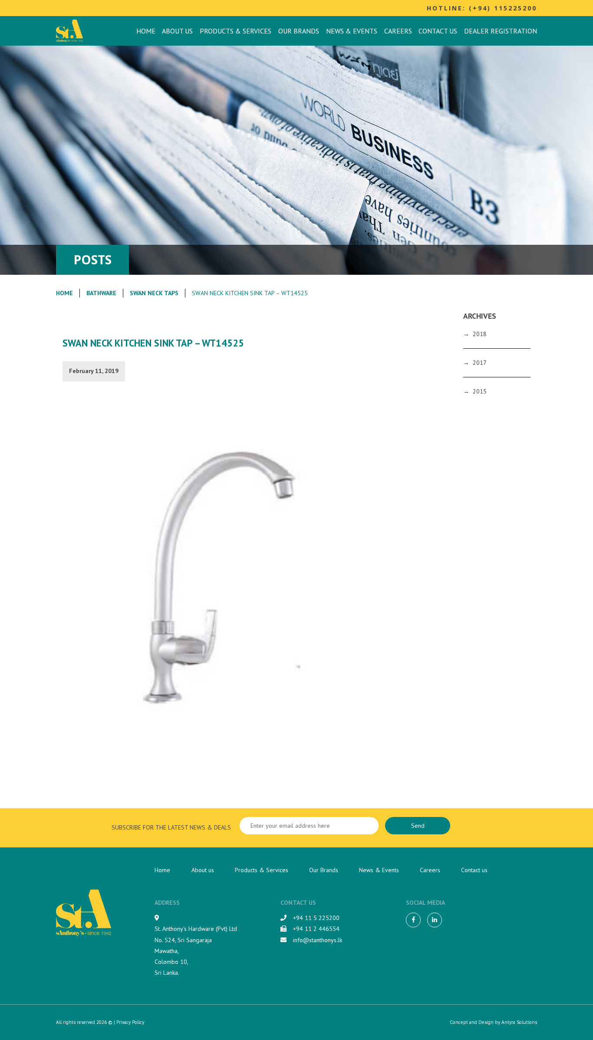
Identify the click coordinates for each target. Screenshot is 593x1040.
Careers (398, 31)
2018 (480, 334)
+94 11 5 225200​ (316, 918)
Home (145, 31)
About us (177, 31)
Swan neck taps (154, 293)
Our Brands (298, 31)
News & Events (351, 31)
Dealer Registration (500, 31)
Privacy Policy (130, 1022)
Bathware (101, 293)
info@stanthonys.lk (317, 940)
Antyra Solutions (519, 1022)
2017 (480, 363)
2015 (480, 391)
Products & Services (235, 31)
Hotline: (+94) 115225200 (482, 8)
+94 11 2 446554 (316, 929)
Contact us (437, 31)
